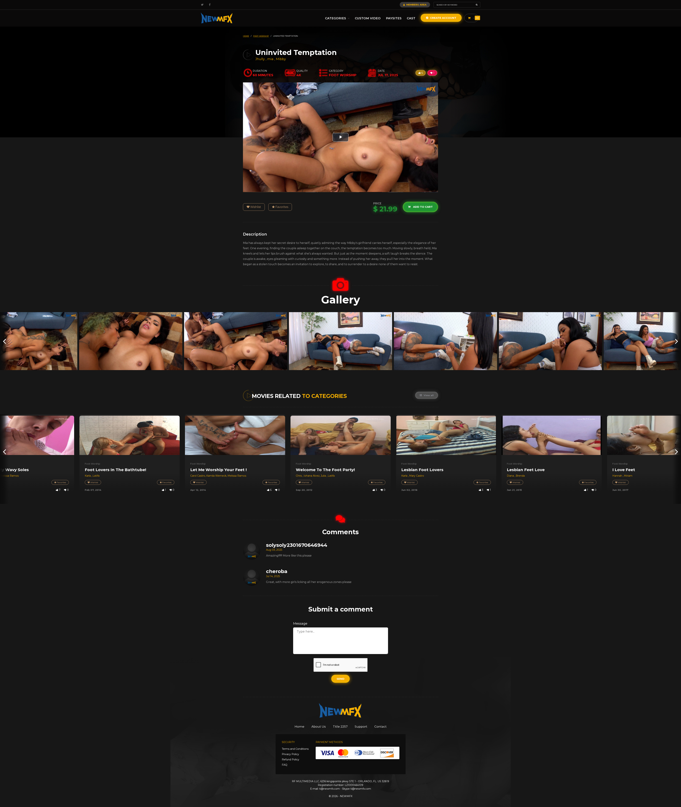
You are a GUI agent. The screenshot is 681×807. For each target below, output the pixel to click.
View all (428, 395)
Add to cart (422, 207)
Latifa (96, 475)
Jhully (260, 59)
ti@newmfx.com (329, 788)
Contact (380, 726)
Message (300, 624)
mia (270, 59)
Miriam (628, 475)
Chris (299, 475)
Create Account (442, 17)
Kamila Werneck (216, 475)
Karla (88, 475)
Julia (324, 475)
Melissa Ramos (9, 475)
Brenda (520, 475)
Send (340, 678)
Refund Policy (290, 759)
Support (361, 726)
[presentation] (4, 341)
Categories (336, 18)
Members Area (416, 4)
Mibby (281, 59)
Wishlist (255, 207)
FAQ (284, 764)
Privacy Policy (290, 754)
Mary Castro (416, 475)
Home (299, 726)
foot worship (261, 36)
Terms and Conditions (295, 748)
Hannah (617, 475)
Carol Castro (197, 475)
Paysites (394, 18)
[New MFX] (217, 18)
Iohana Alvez (312, 475)
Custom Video (368, 18)
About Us (318, 726)
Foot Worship (92, 463)
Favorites (281, 207)
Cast (411, 18)
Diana (511, 475)
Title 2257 (340, 726)
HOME (246, 36)
